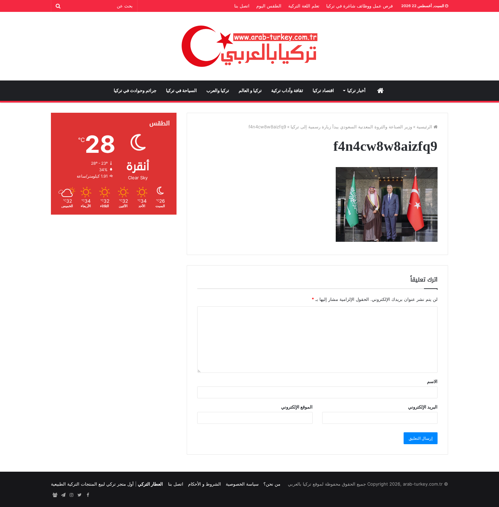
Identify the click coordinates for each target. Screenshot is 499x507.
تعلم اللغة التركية (303, 5)
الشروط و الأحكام (204, 484)
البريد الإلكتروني (423, 407)
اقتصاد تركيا (323, 90)
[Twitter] (79, 495)
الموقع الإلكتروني (297, 407)
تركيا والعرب (217, 90)
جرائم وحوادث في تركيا (135, 90)
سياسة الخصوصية (242, 484)
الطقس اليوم (268, 5)
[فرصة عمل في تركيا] (55, 495)
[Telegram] (63, 495)
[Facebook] (88, 495)
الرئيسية (425, 126)
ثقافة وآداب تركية (287, 90)
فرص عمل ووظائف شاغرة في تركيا (359, 5)
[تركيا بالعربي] (250, 46)
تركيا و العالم (250, 90)
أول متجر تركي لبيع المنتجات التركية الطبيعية (92, 484)
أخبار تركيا (356, 90)
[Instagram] (71, 495)
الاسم (432, 381)
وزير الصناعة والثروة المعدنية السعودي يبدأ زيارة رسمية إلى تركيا (351, 126)
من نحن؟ (271, 484)
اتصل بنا (242, 5)
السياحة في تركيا (181, 90)
